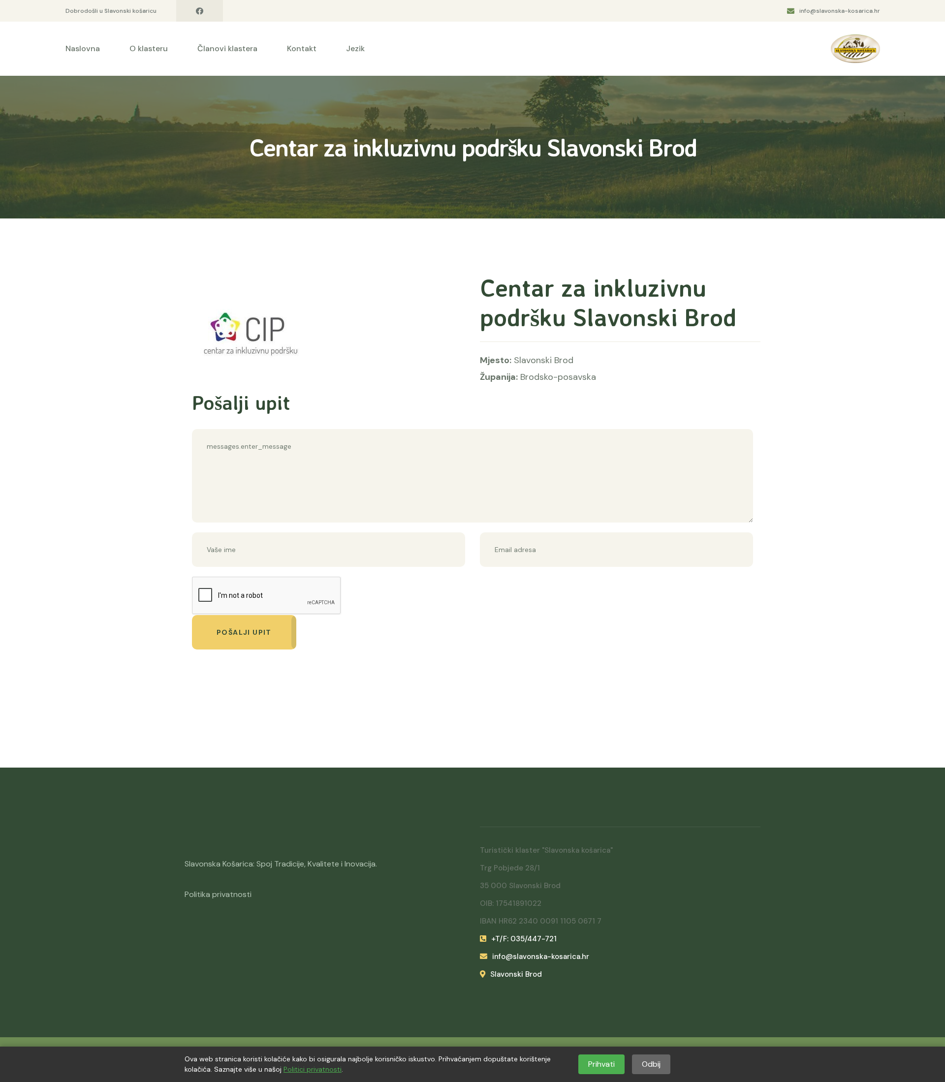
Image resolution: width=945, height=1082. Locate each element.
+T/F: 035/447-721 (524, 939)
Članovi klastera (227, 48)
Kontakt (301, 48)
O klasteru (148, 48)
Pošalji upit (244, 632)
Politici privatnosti (313, 1069)
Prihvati (601, 1064)
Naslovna (82, 48)
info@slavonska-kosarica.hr (839, 11)
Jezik (355, 48)
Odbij (651, 1064)
